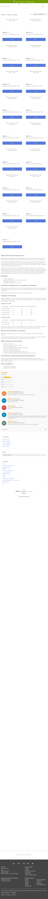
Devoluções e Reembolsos (7, 470)
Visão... (12, 29)
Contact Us (27, 868)
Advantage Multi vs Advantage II (10, 366)
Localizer (14, 894)
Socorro (4, 475)
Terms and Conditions (5, 892)
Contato (4, 476)
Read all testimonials (24, 496)
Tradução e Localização (5, 894)
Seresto (26, 883)
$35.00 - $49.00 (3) (6, 441)
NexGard (26, 880)
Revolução (27, 882)
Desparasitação (39, 883)
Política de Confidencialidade (30, 874)
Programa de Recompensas (8, 478)
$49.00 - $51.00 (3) (6, 443)
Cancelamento (28, 872)
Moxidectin (31, 306)
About (3, 463)
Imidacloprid (21, 306)
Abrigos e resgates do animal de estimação (11, 480)
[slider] (4, 372)
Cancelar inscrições (6, 472)
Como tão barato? (4, 868)
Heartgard (27, 884)
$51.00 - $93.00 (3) (6, 444)
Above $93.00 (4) (6, 446)
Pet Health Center (6, 481)
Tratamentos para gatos (5, 880)
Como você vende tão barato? (8, 465)
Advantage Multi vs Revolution (10, 367)
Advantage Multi (28, 886)
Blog (3, 483)
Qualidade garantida (6, 467)
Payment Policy (28, 873)
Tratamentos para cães (5, 879)
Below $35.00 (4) (6, 439)
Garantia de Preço (6, 473)
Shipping (4, 468)
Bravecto (26, 879)
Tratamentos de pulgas (41, 879)
